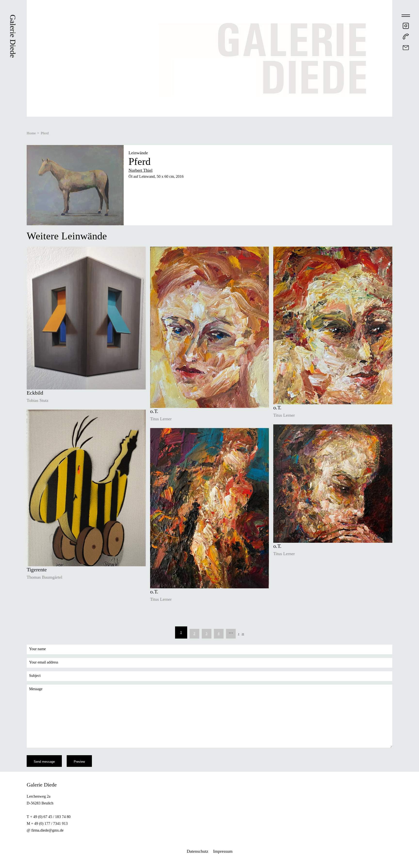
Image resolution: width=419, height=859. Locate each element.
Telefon (406, 37)
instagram (406, 26)
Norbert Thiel (141, 170)
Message (35, 689)
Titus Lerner (161, 418)
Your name (37, 649)
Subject (34, 675)
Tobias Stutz (37, 400)
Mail (406, 48)
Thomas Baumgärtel (44, 577)
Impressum (223, 851)
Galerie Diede (12, 36)
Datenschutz (197, 851)
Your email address (43, 662)
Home (31, 133)
